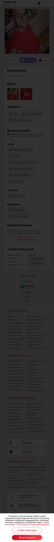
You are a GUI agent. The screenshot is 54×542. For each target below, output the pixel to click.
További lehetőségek (27, 530)
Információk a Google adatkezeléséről (33, 525)
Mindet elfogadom (27, 537)
